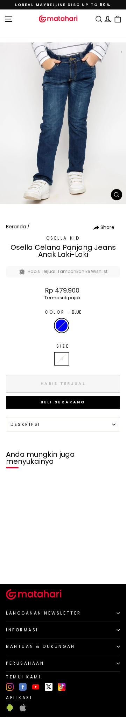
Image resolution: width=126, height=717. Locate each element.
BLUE (62, 326)
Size (62, 346)
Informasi (22, 630)
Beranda (16, 226)
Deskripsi (25, 424)
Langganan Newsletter (43, 613)
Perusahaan (25, 663)
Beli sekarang (63, 402)
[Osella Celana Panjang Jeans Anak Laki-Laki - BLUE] (13, 566)
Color (63, 312)
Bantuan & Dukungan (40, 646)
